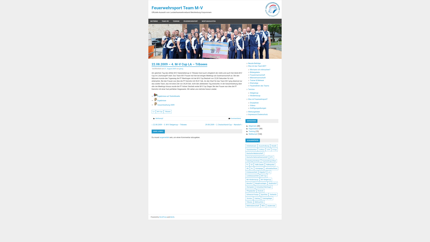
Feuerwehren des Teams (259, 86)
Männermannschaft (258, 78)
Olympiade (250, 187)
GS (252, 164)
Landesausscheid (252, 176)
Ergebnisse (161, 100)
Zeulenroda (271, 206)
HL (252, 168)
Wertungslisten (209, 21)
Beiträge (154, 21)
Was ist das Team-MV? (257, 66)
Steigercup (254, 93)
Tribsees (168, 111)
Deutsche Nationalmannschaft (257, 157)
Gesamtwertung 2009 (165, 105)
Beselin (274, 146)
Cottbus (261, 150)
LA (154, 111)
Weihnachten (259, 202)
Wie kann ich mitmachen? (260, 70)
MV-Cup (159, 111)
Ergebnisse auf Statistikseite (168, 96)
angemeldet (164, 137)
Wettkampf (159, 118)
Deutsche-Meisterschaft (254, 153)
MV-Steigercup (266, 179)
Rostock (260, 191)
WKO (263, 206)
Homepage (259, 168)
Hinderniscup (255, 96)
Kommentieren (236, 118)
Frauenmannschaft (257, 75)
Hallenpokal (270, 164)
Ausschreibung (264, 146)
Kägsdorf (262, 172)
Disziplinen (254, 103)
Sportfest (264, 194)
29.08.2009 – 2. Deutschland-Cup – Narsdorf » (223, 125)
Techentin (273, 194)
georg (181, 69)
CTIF (268, 150)
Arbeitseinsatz (251, 146)
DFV (271, 157)
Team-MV (165, 21)
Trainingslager (267, 198)
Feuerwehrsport (191, 21)
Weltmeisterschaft (252, 206)
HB (247, 168)
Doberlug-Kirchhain (253, 161)
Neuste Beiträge (254, 63)
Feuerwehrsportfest (269, 161)
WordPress (163, 217)
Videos (252, 105)
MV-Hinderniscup (252, 179)
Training (252, 131)
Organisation (254, 129)
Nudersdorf (273, 183)
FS (247, 164)
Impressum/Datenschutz (258, 114)
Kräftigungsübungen (258, 108)
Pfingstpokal (250, 191)
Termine (176, 21)
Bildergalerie (255, 72)
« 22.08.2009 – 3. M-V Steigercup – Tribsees (169, 125)
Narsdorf (249, 183)
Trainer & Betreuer (257, 80)
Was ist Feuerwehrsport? (258, 99)
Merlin (172, 217)
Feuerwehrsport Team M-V (177, 7)
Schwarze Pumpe (252, 194)
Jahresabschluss (271, 168)
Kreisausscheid (251, 172)
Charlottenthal (251, 150)
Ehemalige (254, 83)
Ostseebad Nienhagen (264, 187)
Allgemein (252, 126)
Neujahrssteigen (260, 183)
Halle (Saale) (259, 164)
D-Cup (274, 150)
